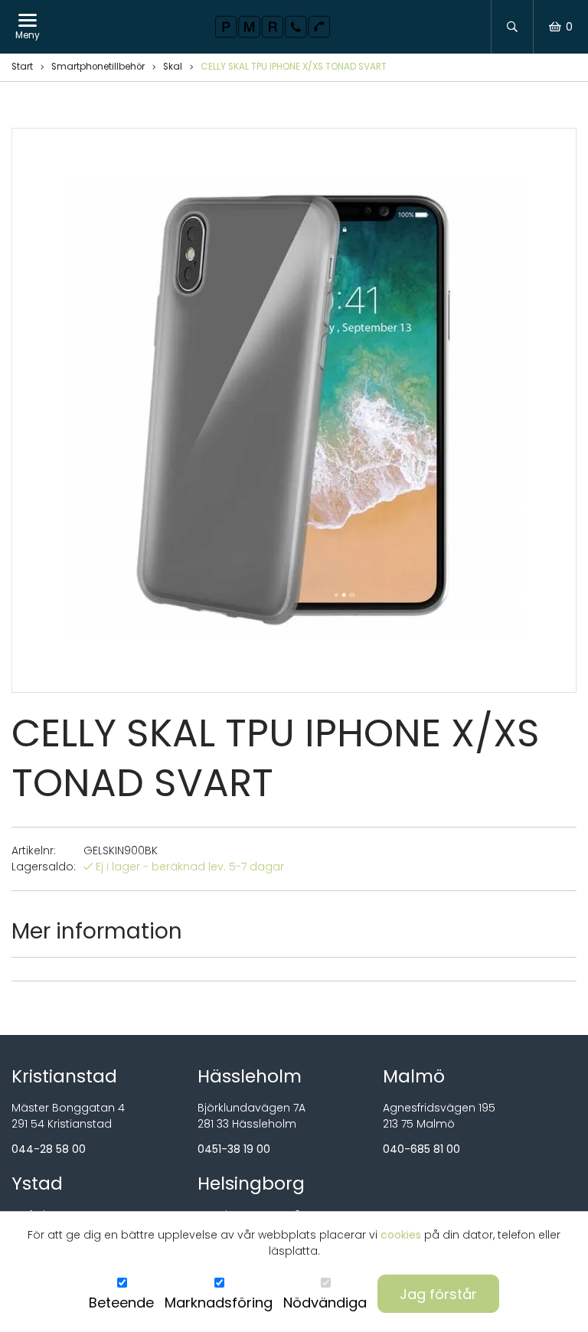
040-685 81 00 (421, 1149)
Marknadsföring (219, 1302)
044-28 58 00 (48, 1149)
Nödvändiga (325, 1302)
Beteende (121, 1302)
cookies (401, 1234)
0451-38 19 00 (234, 1149)
